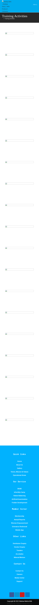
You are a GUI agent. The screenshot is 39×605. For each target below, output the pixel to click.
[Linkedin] (27, 594)
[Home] (2, 18)
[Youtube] (22, 594)
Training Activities (10, 18)
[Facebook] (11, 594)
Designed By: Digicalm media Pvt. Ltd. (19, 604)
